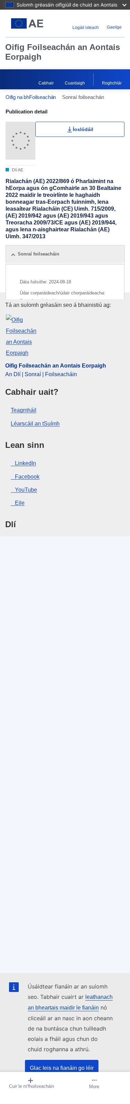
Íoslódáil (83, 129)
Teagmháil (23, 410)
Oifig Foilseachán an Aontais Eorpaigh (62, 51)
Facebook (27, 477)
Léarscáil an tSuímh (35, 423)
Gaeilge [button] (114, 27)
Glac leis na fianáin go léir (62, 1068)
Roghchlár (112, 83)
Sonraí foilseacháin (38, 254)
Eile (20, 503)
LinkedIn (25, 463)
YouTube (26, 490)
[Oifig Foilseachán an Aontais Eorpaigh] (27, 23)
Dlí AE (17, 170)
